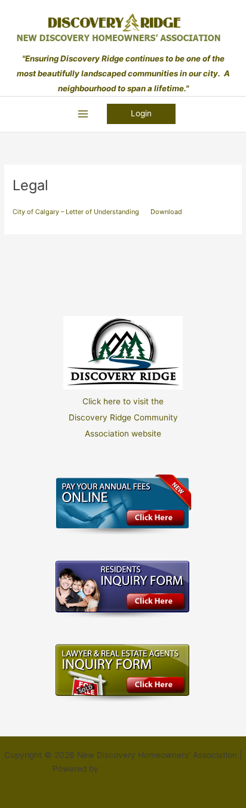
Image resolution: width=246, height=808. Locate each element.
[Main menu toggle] (82, 114)
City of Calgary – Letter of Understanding (76, 212)
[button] (141, 114)
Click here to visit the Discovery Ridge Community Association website (123, 418)
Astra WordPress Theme (147, 768)
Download (166, 212)
